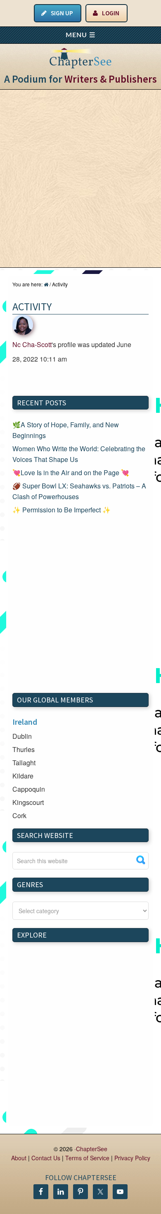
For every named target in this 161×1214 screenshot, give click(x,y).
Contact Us (45, 1158)
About (18, 1158)
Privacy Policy (132, 1158)
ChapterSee (91, 1149)
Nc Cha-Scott (32, 344)
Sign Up (62, 13)
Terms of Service (87, 1158)
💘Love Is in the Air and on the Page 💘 (70, 472)
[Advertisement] (80, 178)
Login (110, 13)
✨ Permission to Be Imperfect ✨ (61, 509)
